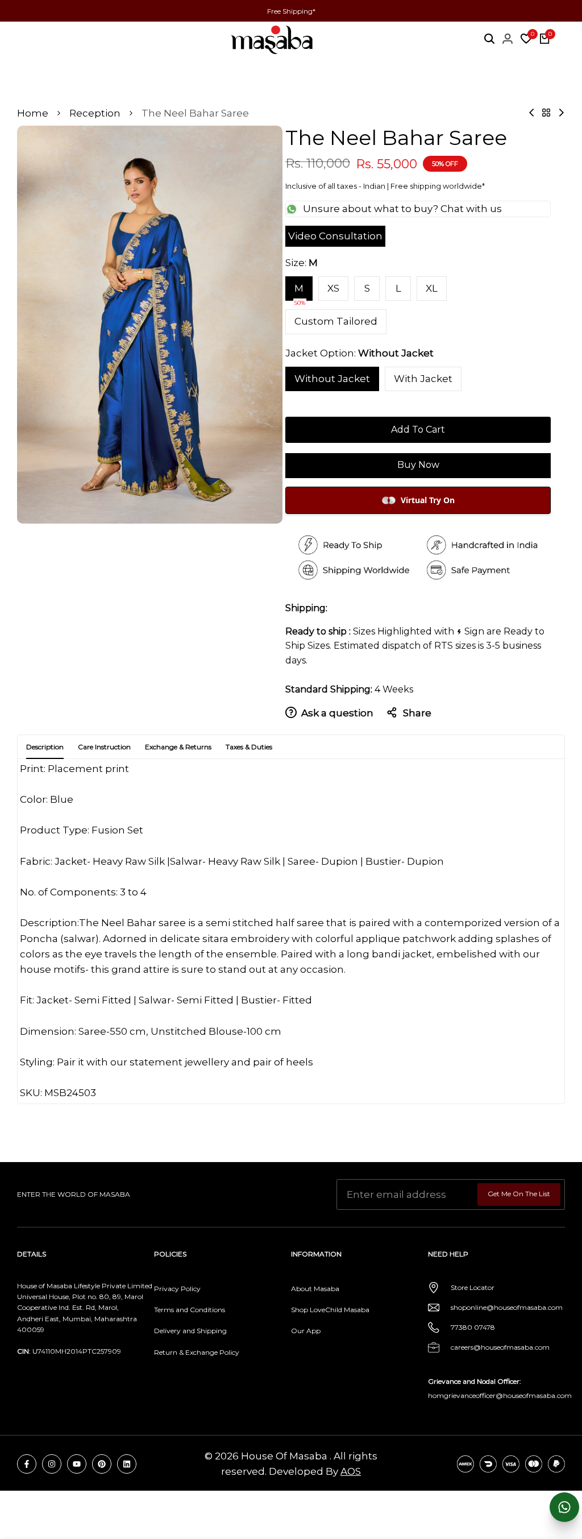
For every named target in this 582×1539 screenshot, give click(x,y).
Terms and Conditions (189, 1309)
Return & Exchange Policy (196, 1352)
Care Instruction (104, 746)
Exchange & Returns (178, 746)
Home (32, 113)
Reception (94, 113)
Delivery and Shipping (190, 1330)
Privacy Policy (177, 1288)
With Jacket (423, 378)
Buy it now (418, 465)
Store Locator (472, 1287)
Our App (306, 1330)
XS (333, 288)
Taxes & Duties (249, 746)
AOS (350, 1471)
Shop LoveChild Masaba (330, 1309)
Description (45, 746)
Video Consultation (335, 236)
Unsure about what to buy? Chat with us (402, 208)
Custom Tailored (335, 321)
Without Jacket (332, 378)
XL (432, 288)
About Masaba (315, 1288)
